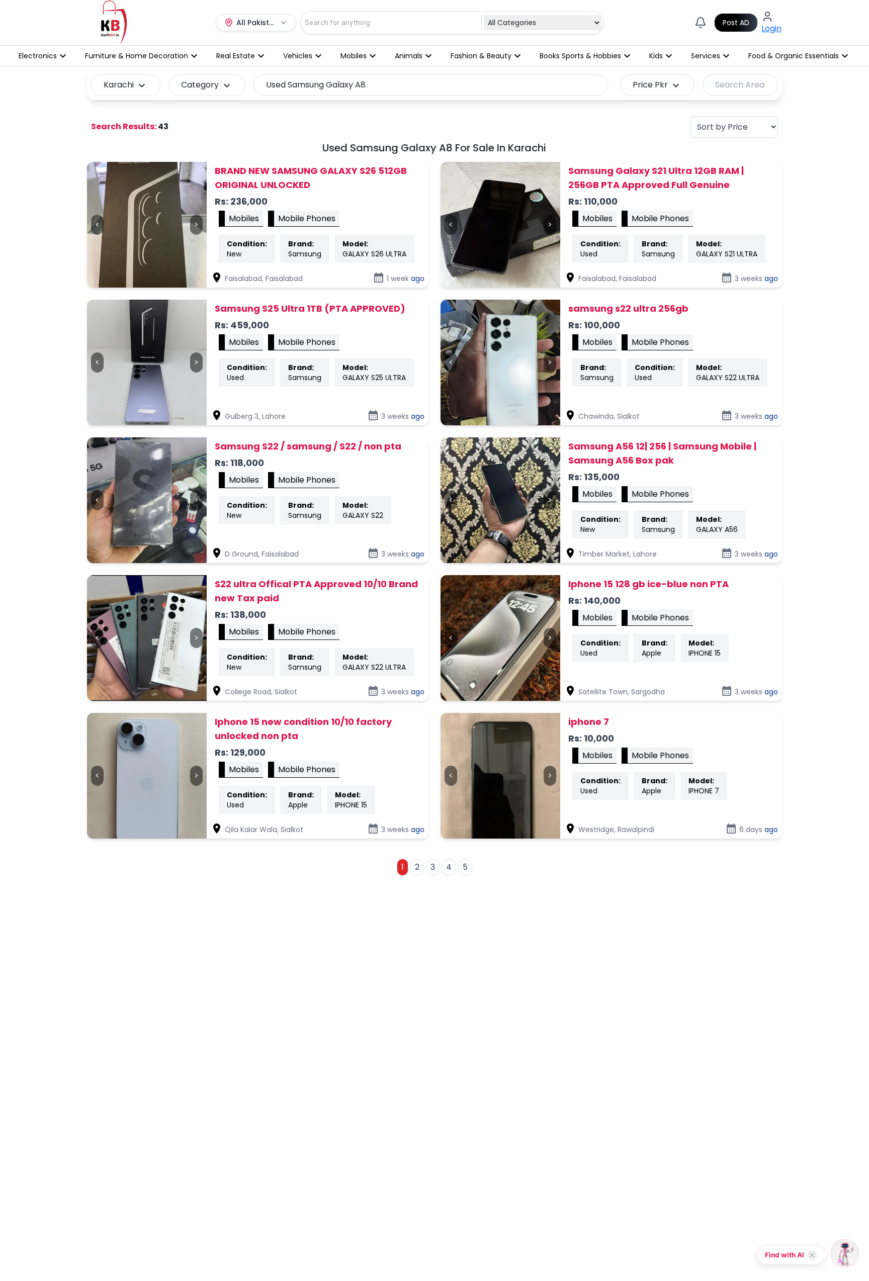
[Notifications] (700, 23)
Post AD (736, 23)
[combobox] (385, 23)
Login (771, 28)
